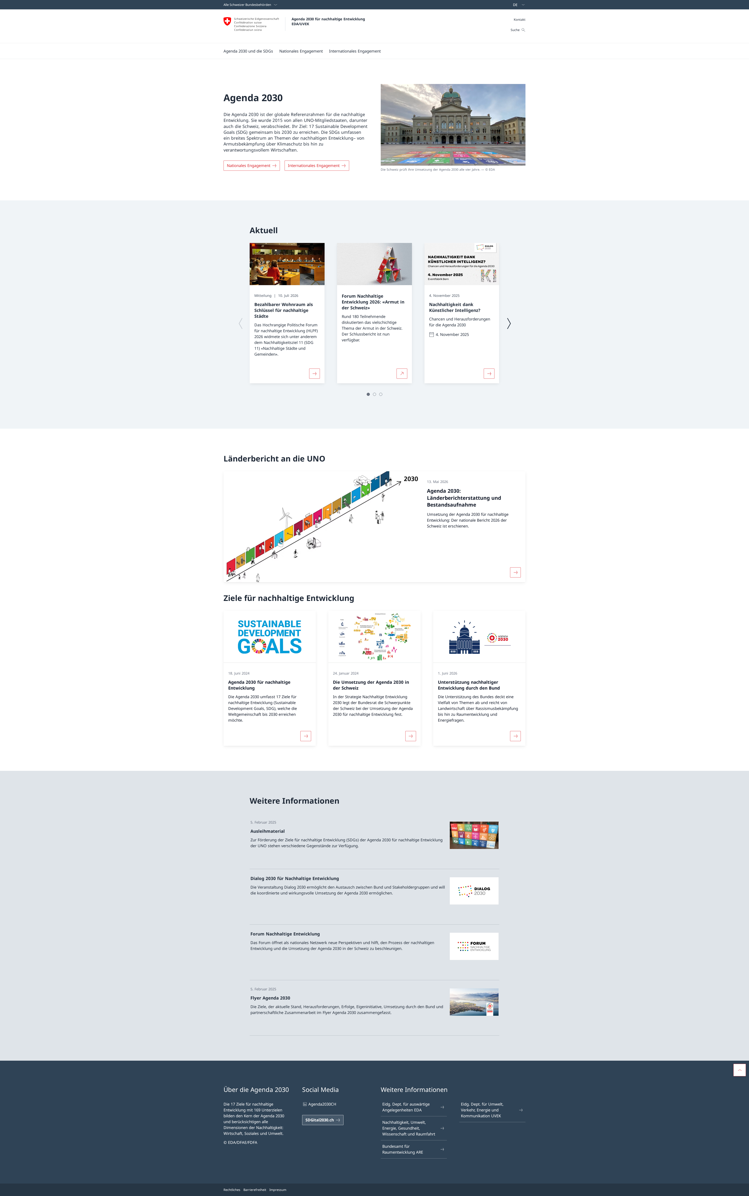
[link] (374, 841)
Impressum (277, 1190)
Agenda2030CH (322, 1104)
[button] (248, 51)
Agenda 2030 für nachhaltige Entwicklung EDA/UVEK (329, 21)
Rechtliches (232, 1190)
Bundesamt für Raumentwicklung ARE (402, 1149)
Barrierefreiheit (254, 1190)
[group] (287, 313)
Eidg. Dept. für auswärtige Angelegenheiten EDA (406, 1107)
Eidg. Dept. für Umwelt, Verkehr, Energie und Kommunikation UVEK (482, 1109)
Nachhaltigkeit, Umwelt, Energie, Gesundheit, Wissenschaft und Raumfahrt (408, 1128)
